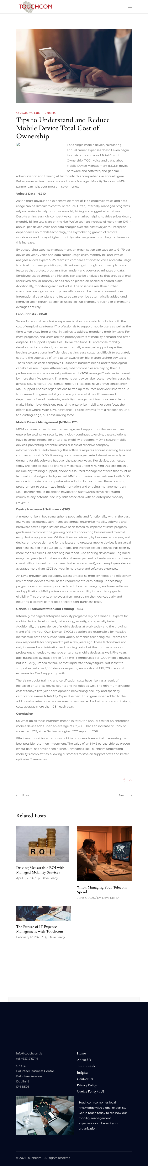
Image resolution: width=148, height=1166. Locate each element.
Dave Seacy (49, 878)
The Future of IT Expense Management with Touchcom (39, 929)
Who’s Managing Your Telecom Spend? (102, 889)
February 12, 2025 (28, 937)
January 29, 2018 (28, 113)
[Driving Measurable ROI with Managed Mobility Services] (43, 844)
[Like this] (130, 780)
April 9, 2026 (25, 878)
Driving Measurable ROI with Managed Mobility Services (40, 870)
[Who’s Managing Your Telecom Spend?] (104, 853)
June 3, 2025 (86, 898)
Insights (50, 113)
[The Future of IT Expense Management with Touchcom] (43, 913)
